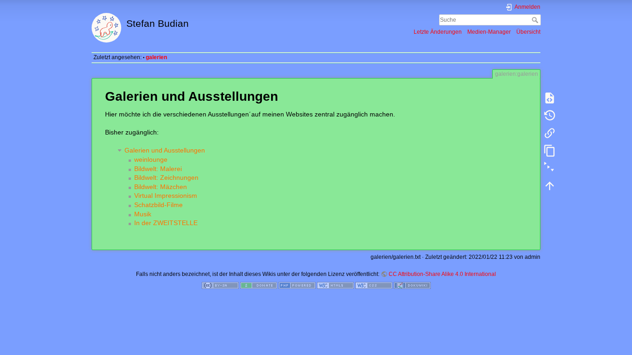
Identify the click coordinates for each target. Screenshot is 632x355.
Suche (536, 20)
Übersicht (528, 32)
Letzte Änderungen (438, 32)
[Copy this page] (549, 150)
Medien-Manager (489, 32)
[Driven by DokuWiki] (412, 285)
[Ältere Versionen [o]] (549, 115)
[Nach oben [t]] (549, 186)
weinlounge (150, 159)
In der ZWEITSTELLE (166, 222)
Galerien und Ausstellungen (164, 150)
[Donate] (258, 285)
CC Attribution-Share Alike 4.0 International (442, 274)
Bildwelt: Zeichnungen (166, 177)
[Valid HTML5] (335, 285)
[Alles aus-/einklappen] (549, 168)
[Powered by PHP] (297, 285)
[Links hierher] (549, 133)
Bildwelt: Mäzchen (160, 186)
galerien (156, 57)
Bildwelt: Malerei (158, 168)
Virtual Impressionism (165, 195)
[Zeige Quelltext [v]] (549, 98)
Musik (142, 214)
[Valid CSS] (373, 285)
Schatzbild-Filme (158, 204)
